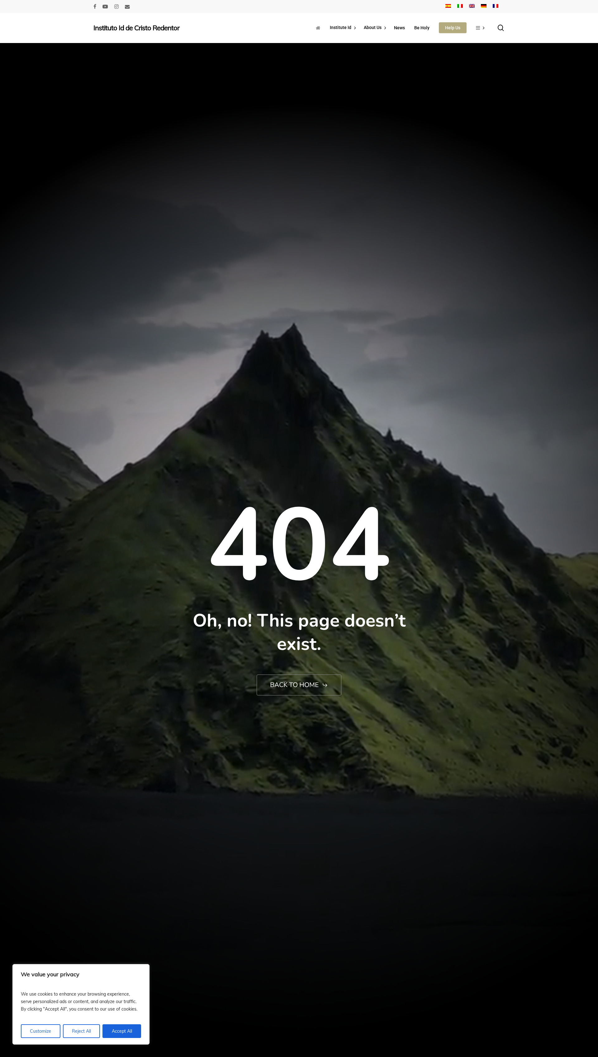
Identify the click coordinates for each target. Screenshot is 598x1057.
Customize (40, 1031)
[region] (81, 1004)
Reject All (81, 1031)
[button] (299, 685)
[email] (127, 6)
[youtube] (105, 6)
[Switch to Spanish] (448, 6)
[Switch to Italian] (460, 6)
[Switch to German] (483, 6)
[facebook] (94, 6)
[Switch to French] (495, 6)
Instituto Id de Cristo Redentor (136, 27)
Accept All (122, 1031)
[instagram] (116, 6)
